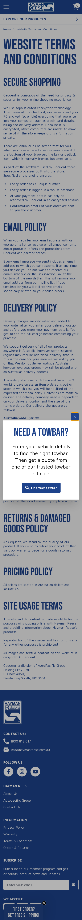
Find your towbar (44, 487)
